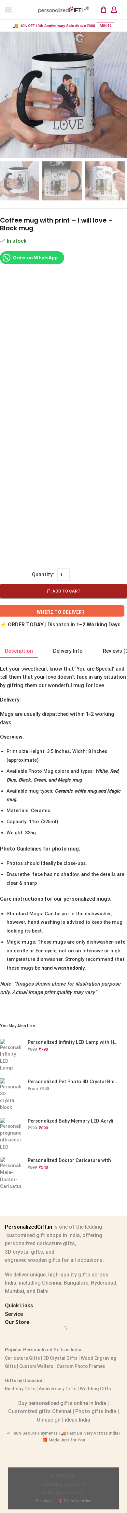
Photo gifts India (95, 1411)
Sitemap (44, 1501)
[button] (6, 96)
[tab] (19, 651)
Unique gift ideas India (63, 1420)
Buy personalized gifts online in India (62, 1403)
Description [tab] (19, 651)
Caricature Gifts (22, 1358)
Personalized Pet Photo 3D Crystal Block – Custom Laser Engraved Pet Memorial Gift (73, 1081)
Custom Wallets (35, 1366)
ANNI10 (105, 25)
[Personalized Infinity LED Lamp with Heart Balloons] (10, 1055)
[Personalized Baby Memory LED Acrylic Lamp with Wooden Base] (10, 1134)
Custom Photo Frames (81, 1366)
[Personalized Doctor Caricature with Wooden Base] (10, 1173)
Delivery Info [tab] (68, 651)
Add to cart (66, 591)
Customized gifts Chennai (39, 1411)
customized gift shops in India (42, 1235)
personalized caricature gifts (40, 1243)
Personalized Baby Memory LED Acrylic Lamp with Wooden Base (73, 1121)
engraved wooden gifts (32, 1260)
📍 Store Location (75, 1501)
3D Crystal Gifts (60, 1358)
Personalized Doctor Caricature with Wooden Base (73, 1160)
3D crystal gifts (24, 1252)
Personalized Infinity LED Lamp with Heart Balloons (73, 1042)
